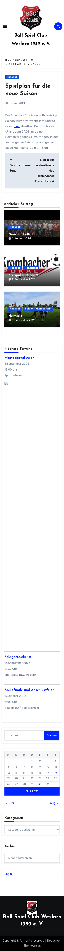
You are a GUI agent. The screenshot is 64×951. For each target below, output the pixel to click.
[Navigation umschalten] (4, 26)
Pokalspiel (31, 267)
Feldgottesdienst (17, 657)
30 (39, 784)
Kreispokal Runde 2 (23, 275)
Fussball (12, 77)
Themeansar (31, 945)
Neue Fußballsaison (23, 234)
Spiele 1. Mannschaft (38, 308)
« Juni (9, 803)
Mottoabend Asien (19, 358)
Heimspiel (15, 316)
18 (55, 772)
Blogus (51, 940)
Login (8, 874)
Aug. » (54, 803)
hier (17, 126)
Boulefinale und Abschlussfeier (29, 690)
